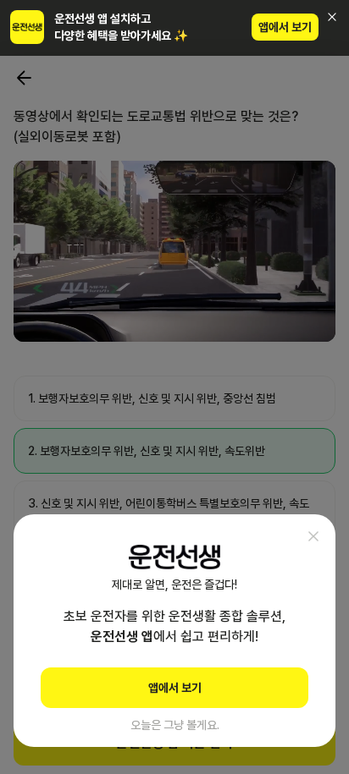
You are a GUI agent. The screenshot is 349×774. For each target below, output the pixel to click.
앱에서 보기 (285, 27)
